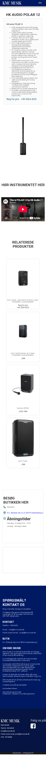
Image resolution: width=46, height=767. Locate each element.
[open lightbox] (23, 136)
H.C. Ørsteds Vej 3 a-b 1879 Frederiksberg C (25, 513)
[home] (11, 3)
